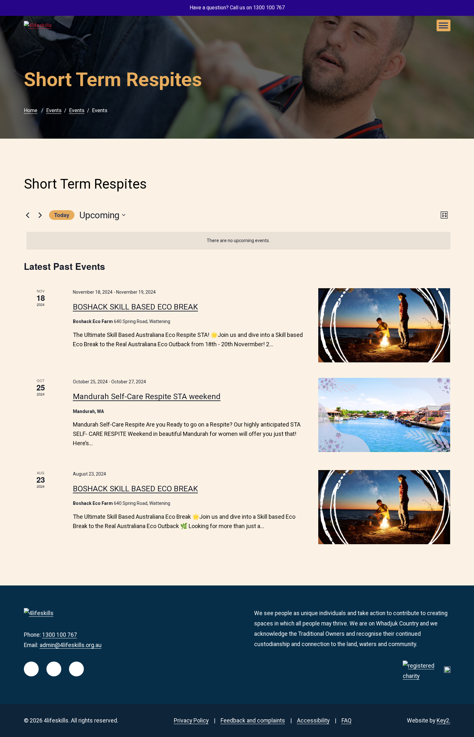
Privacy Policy (191, 720)
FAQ (346, 720)
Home (30, 110)
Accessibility (313, 720)
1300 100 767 (59, 635)
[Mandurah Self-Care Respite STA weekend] (384, 415)
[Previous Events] (28, 215)
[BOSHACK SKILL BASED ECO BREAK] (384, 325)
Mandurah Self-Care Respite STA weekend (147, 396)
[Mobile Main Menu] (443, 26)
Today (61, 215)
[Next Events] (40, 215)
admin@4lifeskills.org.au (71, 645)
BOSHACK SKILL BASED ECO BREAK (135, 306)
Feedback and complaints (253, 720)
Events (54, 110)
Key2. (443, 720)
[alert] (238, 241)
